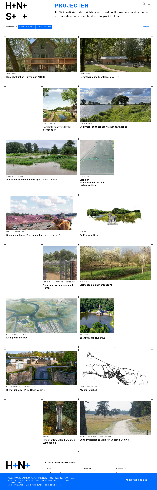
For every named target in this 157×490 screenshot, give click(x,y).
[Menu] (149, 3)
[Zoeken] (144, 3)
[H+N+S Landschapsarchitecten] (18, 471)
